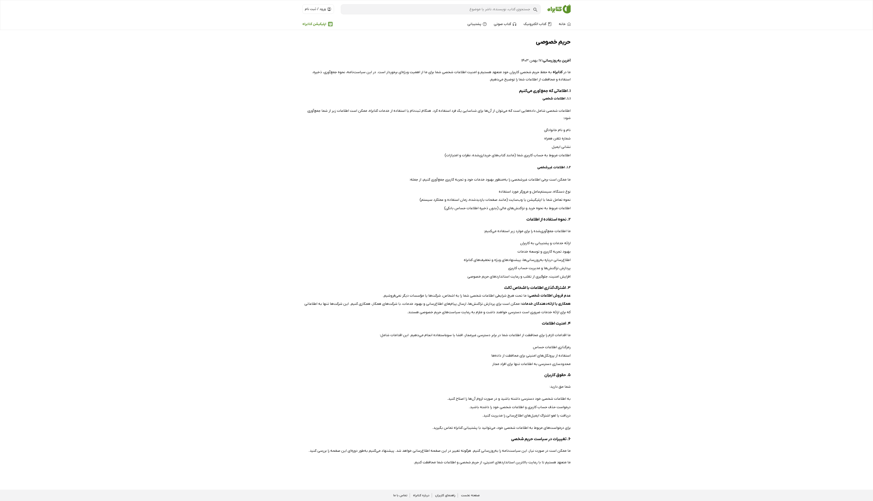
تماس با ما (400, 495)
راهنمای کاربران (445, 495)
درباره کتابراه (421, 495)
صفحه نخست (470, 495)
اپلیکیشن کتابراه (314, 24)
